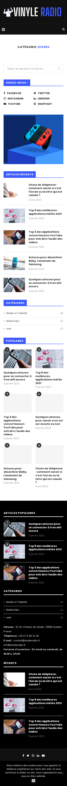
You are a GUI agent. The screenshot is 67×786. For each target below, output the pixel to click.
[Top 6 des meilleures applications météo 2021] (14, 216)
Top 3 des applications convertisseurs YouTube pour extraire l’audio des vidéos (45, 237)
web (34, 328)
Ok (33, 780)
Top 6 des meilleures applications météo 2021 (45, 212)
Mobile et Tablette (34, 313)
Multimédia (34, 321)
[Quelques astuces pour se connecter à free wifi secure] (14, 285)
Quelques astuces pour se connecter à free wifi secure (45, 283)
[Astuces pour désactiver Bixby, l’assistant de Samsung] (14, 263)
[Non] (62, 773)
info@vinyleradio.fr (15, 644)
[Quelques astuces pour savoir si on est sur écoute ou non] (49, 403)
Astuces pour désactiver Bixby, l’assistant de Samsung (45, 261)
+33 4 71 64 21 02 (28, 635)
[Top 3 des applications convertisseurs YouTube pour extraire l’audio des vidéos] (14, 237)
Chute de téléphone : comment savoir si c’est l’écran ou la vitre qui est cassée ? (45, 190)
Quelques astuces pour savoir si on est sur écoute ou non (49, 420)
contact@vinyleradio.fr (26, 640)
